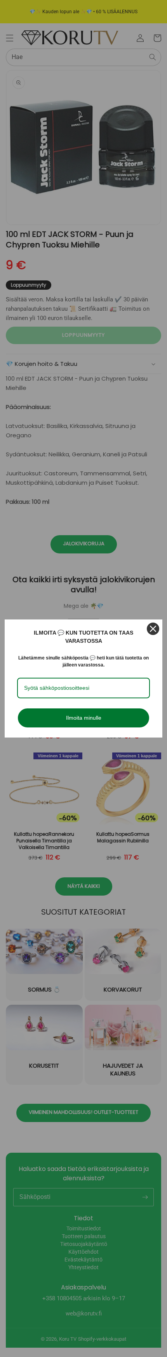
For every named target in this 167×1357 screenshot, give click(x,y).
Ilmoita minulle (83, 718)
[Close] (153, 628)
